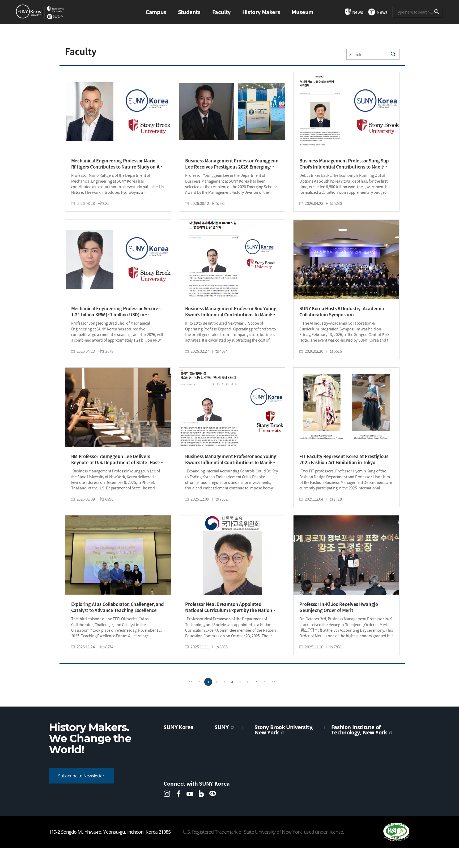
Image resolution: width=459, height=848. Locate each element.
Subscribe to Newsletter (81, 776)
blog (201, 793)
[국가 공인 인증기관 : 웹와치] (396, 832)
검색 (393, 54)
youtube (189, 793)
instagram (167, 793)
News (357, 12)
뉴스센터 (40, 12)
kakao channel (212, 793)
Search (437, 12)
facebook (178, 793)
